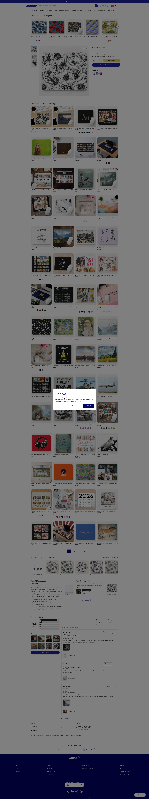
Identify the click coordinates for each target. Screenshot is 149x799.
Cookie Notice (74, 399)
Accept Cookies (88, 406)
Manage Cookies (76, 406)
